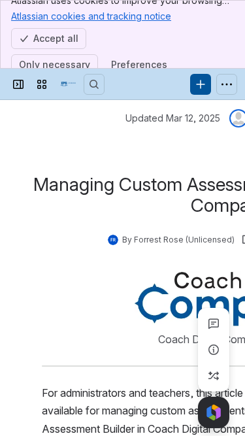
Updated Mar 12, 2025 (172, 118)
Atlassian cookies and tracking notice (91, 16)
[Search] (94, 84)
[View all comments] (213, 323)
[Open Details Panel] (213, 349)
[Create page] (213, 375)
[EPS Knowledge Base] (67, 84)
